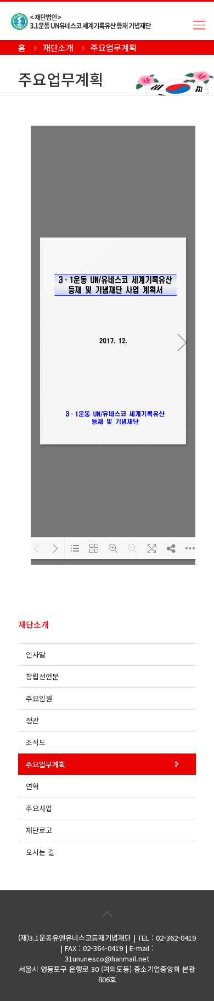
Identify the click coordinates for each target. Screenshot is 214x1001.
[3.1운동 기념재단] (112, 20)
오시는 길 (40, 852)
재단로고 (39, 830)
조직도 (36, 742)
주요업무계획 (45, 764)
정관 (32, 720)
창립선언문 (42, 676)
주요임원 (39, 698)
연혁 (32, 786)
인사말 (36, 654)
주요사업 (39, 808)
